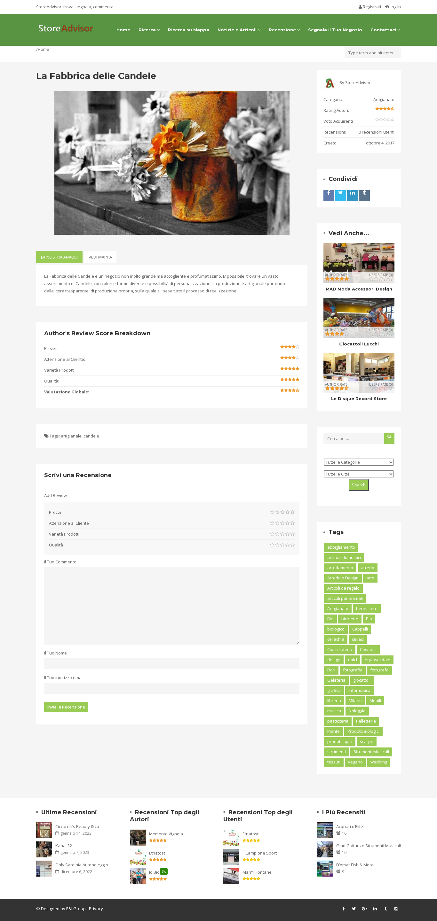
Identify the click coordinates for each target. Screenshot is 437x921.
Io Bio (157, 872)
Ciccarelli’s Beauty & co (77, 826)
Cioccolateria (339, 649)
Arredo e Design (343, 578)
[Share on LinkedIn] (352, 195)
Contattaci (383, 29)
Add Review (55, 495)
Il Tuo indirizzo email (63, 677)
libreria (334, 700)
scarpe (366, 741)
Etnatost (157, 853)
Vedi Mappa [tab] (100, 257)
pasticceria (337, 721)
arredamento (340, 567)
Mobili (375, 700)
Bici (330, 619)
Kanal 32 (63, 845)
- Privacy (94, 908)
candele (91, 436)
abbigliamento (341, 547)
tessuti (333, 762)
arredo (367, 567)
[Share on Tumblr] (364, 195)
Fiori (331, 670)
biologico (336, 629)
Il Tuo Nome (55, 653)
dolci (352, 659)
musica (334, 711)
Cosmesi (368, 649)
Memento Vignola (166, 834)
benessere (366, 608)
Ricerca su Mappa (188, 29)
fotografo (379, 670)
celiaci (358, 639)
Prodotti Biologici (363, 731)
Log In (395, 7)
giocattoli (361, 680)
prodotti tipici (339, 741)
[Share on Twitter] (340, 195)
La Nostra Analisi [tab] (59, 257)
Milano (355, 700)
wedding (378, 762)
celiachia (335, 639)
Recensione (283, 29)
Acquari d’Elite (349, 826)
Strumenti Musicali (371, 752)
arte (370, 578)
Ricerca (148, 29)
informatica (359, 690)
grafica (334, 690)
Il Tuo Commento (60, 562)
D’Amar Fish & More (355, 865)
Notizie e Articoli (238, 29)
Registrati (372, 7)
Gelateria (336, 680)
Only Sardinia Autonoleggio (81, 865)
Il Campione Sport (259, 853)
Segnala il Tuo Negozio (335, 29)
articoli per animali (345, 598)
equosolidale (377, 659)
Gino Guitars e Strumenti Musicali (368, 845)
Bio (369, 619)
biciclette (349, 619)
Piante (333, 731)
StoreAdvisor (357, 82)
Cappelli (360, 629)
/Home (42, 49)
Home (123, 29)
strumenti (336, 752)
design (333, 659)
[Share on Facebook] (328, 195)
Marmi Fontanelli (258, 872)
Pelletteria (366, 721)
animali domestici (344, 557)
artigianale (71, 436)
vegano (355, 762)
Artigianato (383, 99)
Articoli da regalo (343, 588)
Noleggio (357, 711)
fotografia (352, 670)
